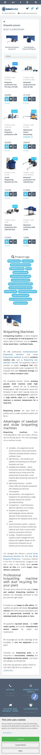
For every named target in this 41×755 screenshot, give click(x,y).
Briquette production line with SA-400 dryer (29, 85)
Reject (20, 751)
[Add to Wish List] (11, 99)
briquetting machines (21, 272)
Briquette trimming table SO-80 (29, 227)
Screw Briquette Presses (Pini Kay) (20, 288)
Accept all (20, 739)
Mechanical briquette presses (20, 265)
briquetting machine (16, 269)
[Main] (4, 22)
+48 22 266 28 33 (9, 13)
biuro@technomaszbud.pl (28, 13)
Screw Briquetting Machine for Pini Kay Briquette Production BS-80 (11, 183)
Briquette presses (14, 261)
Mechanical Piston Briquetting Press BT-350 (28, 133)
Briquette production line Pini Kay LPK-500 (11, 84)
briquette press (27, 261)
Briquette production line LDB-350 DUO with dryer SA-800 (11, 229)
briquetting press (10, 291)
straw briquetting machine (20, 280)
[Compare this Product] (15, 99)
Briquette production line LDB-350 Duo (29, 179)
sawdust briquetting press (27, 291)
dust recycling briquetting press (20, 299)
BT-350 (28, 269)
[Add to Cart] (7, 99)
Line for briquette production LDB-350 (11, 133)
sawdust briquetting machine (20, 276)
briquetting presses (20, 303)
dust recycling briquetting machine (20, 284)
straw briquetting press (20, 295)
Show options (7, 733)
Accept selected (20, 745)
